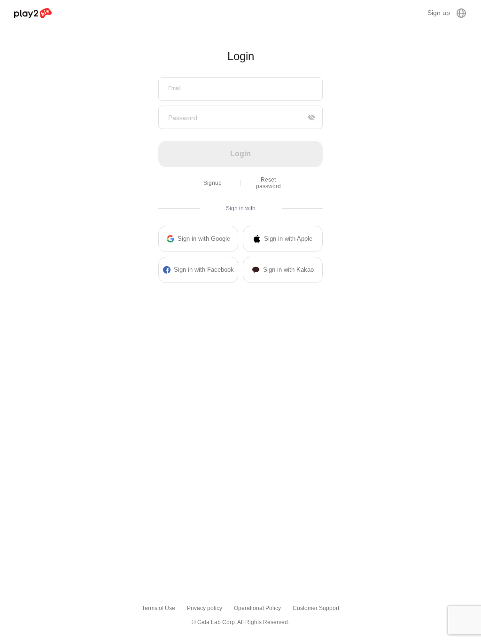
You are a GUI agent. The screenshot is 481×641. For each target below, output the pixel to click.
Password (182, 118)
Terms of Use (158, 608)
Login (240, 154)
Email (174, 88)
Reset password (268, 183)
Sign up (438, 12)
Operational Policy (257, 608)
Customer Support (316, 608)
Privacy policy (204, 608)
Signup (212, 183)
